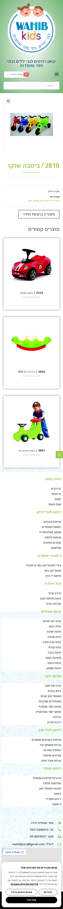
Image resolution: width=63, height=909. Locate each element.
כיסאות (56, 804)
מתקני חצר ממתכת (50, 706)
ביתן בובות (54, 691)
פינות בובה (54, 652)
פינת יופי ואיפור (51, 621)
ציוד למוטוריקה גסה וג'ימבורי (43, 565)
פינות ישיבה (54, 631)
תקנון (58, 499)
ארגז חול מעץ (53, 686)
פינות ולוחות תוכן (50, 598)
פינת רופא (55, 626)
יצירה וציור (54, 593)
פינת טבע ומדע (52, 642)
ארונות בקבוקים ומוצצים (46, 740)
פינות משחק (54, 668)
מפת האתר (54, 504)
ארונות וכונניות (52, 522)
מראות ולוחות (53, 537)
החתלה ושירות (52, 750)
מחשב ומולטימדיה (50, 532)
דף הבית (56, 489)
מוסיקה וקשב (53, 658)
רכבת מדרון (54, 722)
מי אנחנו (56, 494)
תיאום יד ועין (53, 576)
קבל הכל (31, 900)
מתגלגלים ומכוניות (49, 200)
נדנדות (57, 717)
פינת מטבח (54, 637)
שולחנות (56, 548)
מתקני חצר (33, 200)
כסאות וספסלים (51, 527)
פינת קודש (54, 647)
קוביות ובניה (53, 604)
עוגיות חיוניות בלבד (21, 892)
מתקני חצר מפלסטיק (48, 712)
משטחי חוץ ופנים (51, 696)
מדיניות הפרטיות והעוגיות (24, 884)
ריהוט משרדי (53, 799)
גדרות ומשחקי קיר (50, 745)
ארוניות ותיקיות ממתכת (47, 778)
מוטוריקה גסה (52, 570)
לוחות (57, 794)
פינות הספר (54, 663)
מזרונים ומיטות (52, 755)
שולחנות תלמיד (52, 783)
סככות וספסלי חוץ (50, 788)
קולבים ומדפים (52, 543)
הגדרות (48, 892)
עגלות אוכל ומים (51, 761)
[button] (56, 74)
